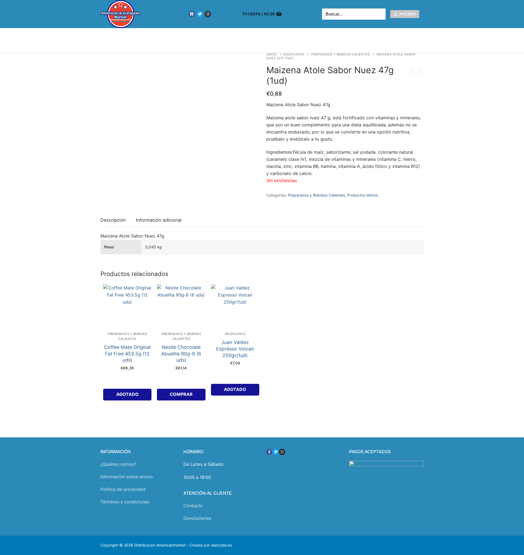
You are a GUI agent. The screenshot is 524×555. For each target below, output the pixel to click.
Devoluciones (197, 518)
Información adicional (158, 220)
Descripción (113, 220)
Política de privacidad (122, 489)
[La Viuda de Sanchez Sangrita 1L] (411, 71)
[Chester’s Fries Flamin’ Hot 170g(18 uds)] (421, 71)
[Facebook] (192, 14)
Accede (407, 14)
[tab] (113, 220)
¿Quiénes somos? (118, 464)
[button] (181, 394)
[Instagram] (208, 14)
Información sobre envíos (126, 476)
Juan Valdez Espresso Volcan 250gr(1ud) (235, 348)
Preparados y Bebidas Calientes (340, 54)
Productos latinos (362, 195)
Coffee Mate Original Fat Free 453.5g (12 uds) (127, 353)
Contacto (193, 505)
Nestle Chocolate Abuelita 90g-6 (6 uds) (181, 353)
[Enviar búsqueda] (380, 14)
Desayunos (294, 54)
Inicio (271, 54)
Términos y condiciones (124, 501)
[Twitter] (199, 14)
